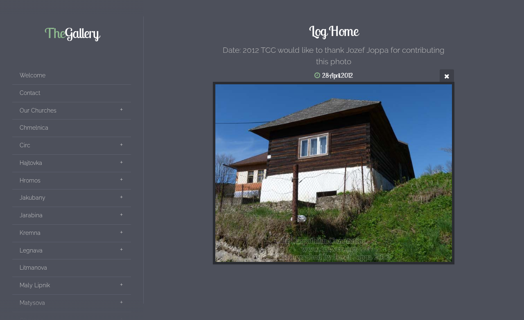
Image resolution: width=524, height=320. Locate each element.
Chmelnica (34, 127)
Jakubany (32, 197)
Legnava (31, 250)
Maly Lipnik (35, 285)
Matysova (32, 303)
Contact (30, 93)
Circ (25, 145)
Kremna (30, 233)
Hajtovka (31, 163)
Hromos (30, 180)
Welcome (32, 75)
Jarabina (31, 215)
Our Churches (38, 110)
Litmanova (33, 267)
